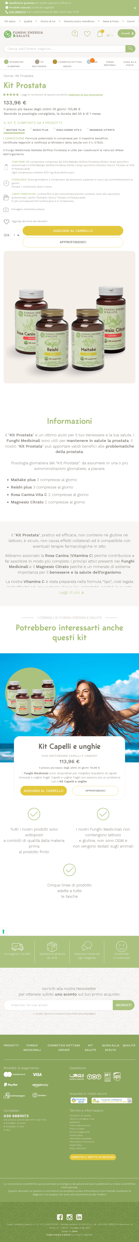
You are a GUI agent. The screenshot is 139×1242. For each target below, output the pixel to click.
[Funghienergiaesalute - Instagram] (69, 1217)
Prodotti (11, 1045)
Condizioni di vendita (80, 1115)
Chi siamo (10, 21)
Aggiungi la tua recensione (86, 94)
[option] (69, 707)
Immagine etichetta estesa (27, 209)
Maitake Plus (15, 129)
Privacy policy (76, 1135)
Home (8, 76)
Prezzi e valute (77, 1128)
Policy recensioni (78, 1148)
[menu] (69, 64)
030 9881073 (16, 1116)
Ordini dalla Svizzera (80, 1125)
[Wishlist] (87, 33)
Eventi (131, 21)
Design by (69, 1231)
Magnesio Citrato (102, 129)
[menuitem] (13, 64)
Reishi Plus (40, 129)
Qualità (28, 21)
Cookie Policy (76, 1145)
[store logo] (23, 34)
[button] (110, 35)
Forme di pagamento (80, 1132)
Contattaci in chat (15, 1126)
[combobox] (69, 48)
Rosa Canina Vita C (68, 129)
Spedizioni (75, 1122)
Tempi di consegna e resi (82, 1119)
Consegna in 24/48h (17, 954)
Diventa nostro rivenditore (79, 21)
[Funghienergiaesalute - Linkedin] (79, 1217)
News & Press (111, 21)
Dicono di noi (48, 21)
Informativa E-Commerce (82, 1142)
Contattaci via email (15, 1123)
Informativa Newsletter (83, 1013)
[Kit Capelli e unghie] (45, 749)
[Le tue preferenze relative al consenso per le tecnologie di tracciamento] (3, 931)
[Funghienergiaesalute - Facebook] (60, 1217)
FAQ (8, 1130)
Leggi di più (69, 592)
